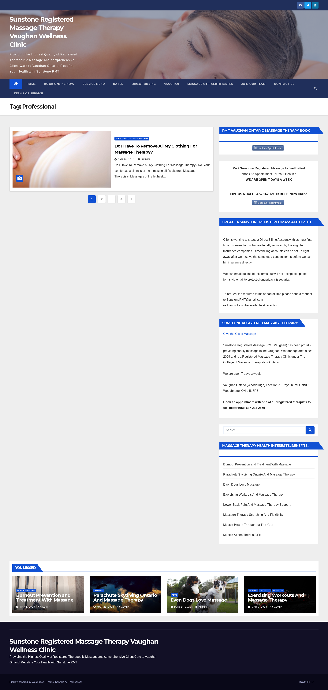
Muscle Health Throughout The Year (248, 524)
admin (145, 159)
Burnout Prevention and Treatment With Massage (257, 464)
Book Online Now (59, 84)
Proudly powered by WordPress (27, 682)
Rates (118, 84)
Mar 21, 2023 (105, 607)
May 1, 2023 (27, 607)
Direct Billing (144, 84)
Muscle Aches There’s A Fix (242, 534)
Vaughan (171, 84)
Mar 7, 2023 (259, 607)
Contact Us (284, 84)
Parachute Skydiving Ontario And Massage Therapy (259, 474)
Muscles (278, 590)
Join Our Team (253, 84)
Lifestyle (265, 590)
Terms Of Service (28, 93)
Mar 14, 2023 (182, 607)
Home (31, 84)
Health (252, 590)
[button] (315, 88)
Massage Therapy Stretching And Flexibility (253, 514)
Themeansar (75, 682)
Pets (174, 595)
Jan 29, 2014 (126, 159)
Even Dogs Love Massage (241, 484)
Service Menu (94, 84)
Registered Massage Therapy (132, 139)
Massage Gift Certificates (210, 84)
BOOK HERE (306, 682)
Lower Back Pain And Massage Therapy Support (256, 504)
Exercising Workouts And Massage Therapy (253, 494)
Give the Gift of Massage (239, 333)
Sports (98, 590)
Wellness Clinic (26, 590)
